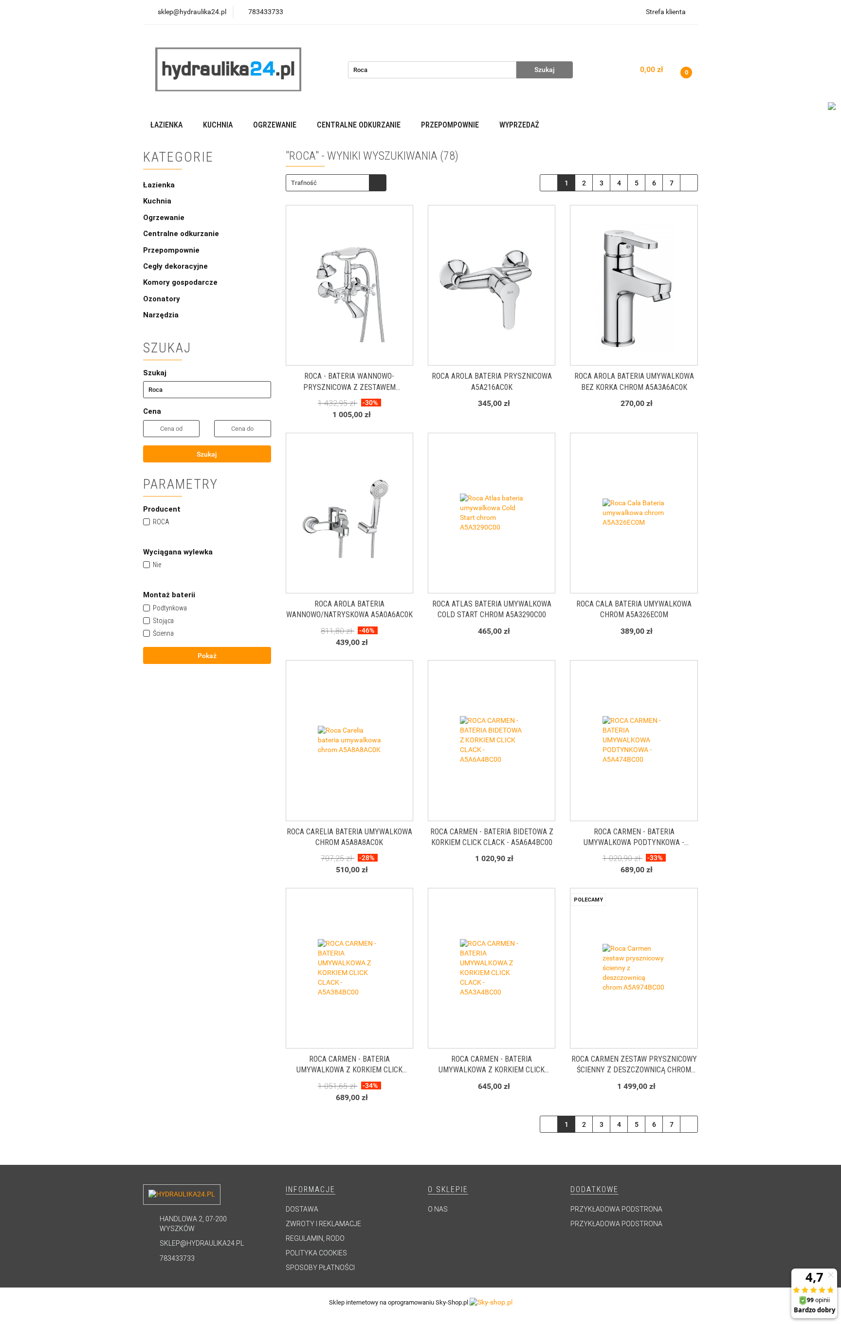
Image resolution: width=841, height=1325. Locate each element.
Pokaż (207, 656)
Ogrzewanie (164, 217)
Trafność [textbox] (304, 182)
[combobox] (336, 182)
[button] (310, 1190)
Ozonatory (161, 298)
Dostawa (302, 1209)
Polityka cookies (316, 1253)
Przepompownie (172, 250)
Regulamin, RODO (315, 1238)
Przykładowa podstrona (616, 1209)
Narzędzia (161, 315)
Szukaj (207, 454)
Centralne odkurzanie (182, 233)
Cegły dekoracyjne (175, 266)
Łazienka (160, 185)
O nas (438, 1209)
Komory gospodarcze (180, 282)
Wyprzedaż (519, 124)
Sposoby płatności (320, 1267)
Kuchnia (158, 201)
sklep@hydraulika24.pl (202, 1243)
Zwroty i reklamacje (323, 1224)
